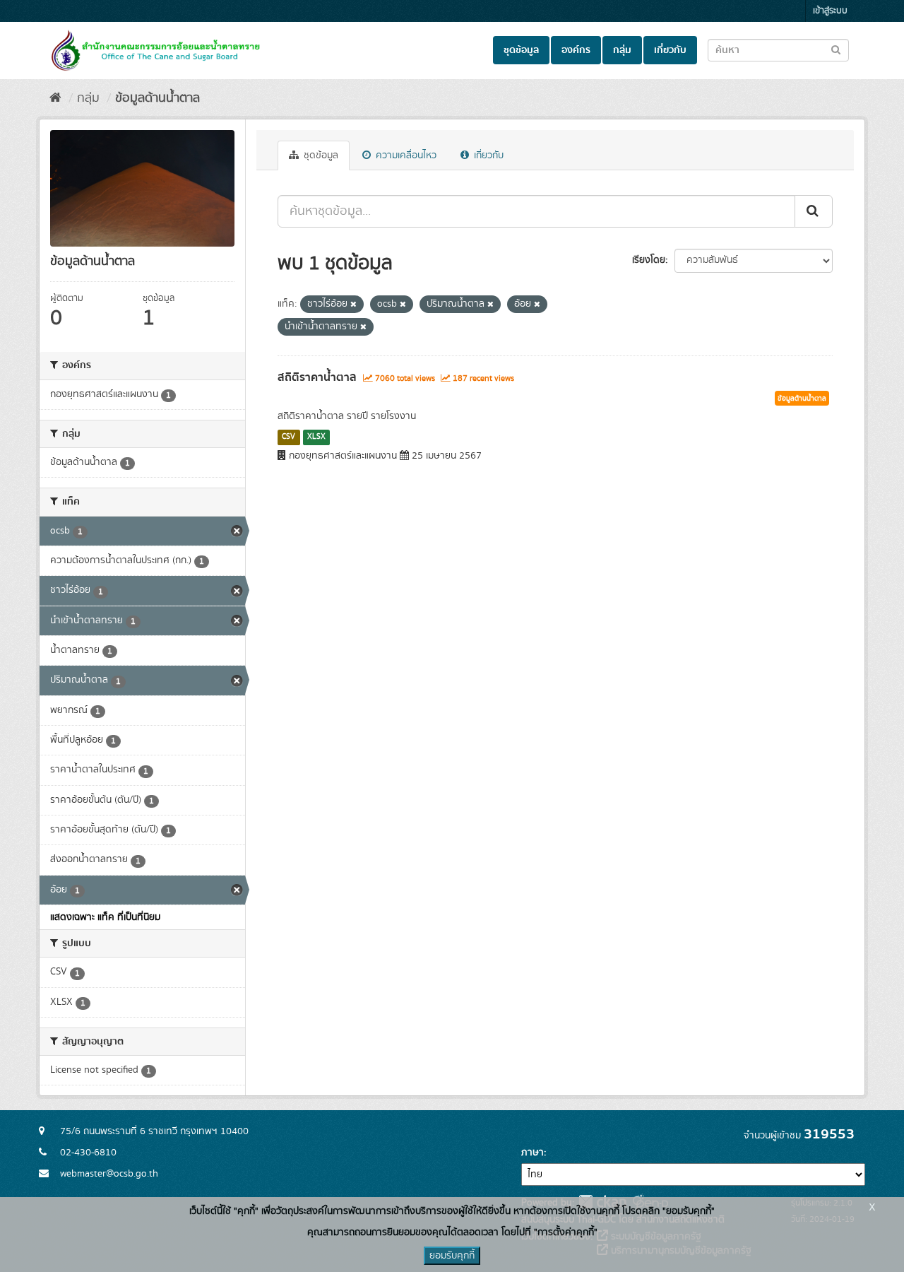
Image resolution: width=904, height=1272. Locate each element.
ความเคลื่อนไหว (404, 155)
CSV (288, 436)
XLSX (316, 436)
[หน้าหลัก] (55, 98)
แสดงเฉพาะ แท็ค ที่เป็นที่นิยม (105, 917)
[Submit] (814, 211)
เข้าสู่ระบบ (830, 11)
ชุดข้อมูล (521, 50)
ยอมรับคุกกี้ (452, 1256)
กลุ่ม (622, 50)
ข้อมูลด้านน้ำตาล (157, 98)
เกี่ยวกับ (670, 50)
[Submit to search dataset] (836, 49)
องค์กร (575, 50)
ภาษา (532, 1153)
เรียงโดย (648, 260)
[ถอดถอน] (353, 304)
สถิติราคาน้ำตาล (317, 377)
